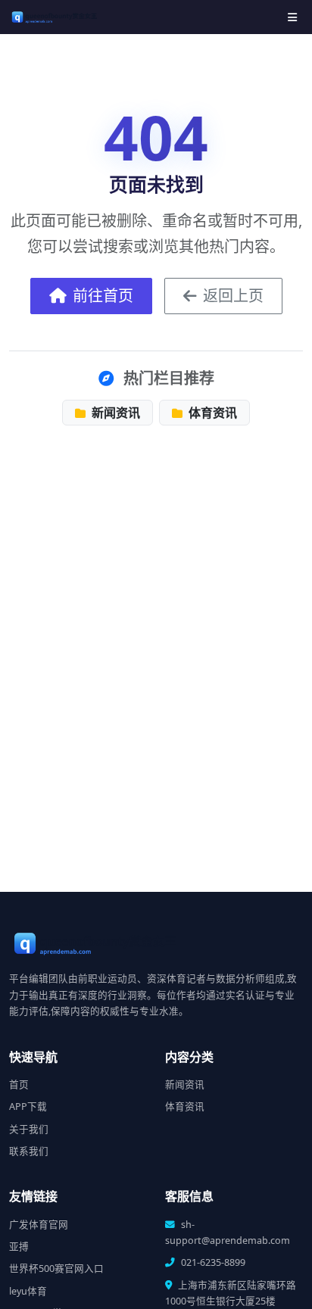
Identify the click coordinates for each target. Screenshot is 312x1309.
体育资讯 (211, 412)
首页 (19, 1084)
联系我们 (28, 1151)
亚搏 (19, 1246)
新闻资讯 (114, 412)
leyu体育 (28, 1291)
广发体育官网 (38, 1224)
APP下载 (28, 1106)
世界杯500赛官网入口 (56, 1268)
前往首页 (103, 295)
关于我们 (28, 1129)
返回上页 (233, 295)
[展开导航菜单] (292, 17)
